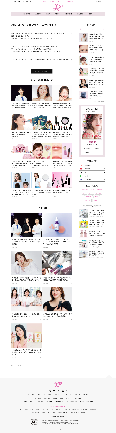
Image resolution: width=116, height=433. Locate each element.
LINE (86, 176)
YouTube (87, 168)
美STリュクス (70, 1)
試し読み (97, 148)
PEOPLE (57, 14)
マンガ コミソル (35, 412)
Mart (43, 409)
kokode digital (81, 412)
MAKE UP (38, 14)
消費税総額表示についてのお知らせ (58, 416)
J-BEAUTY (44, 1)
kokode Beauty (61, 412)
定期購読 (87, 152)
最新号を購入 (87, 148)
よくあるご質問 (39, 401)
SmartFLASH (75, 409)
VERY (31, 409)
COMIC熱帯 (84, 409)
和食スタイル (59, 409)
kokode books (71, 412)
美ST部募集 (99, 1)
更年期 (61, 398)
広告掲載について (59, 401)
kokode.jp (52, 412)
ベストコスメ (61, 1)
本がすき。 (44, 412)
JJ (20, 409)
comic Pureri (93, 409)
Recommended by (65, 197)
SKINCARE (26, 14)
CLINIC (90, 14)
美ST (48, 409)
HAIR (48, 14)
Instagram (88, 165)
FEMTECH (68, 14)
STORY (37, 409)
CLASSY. (26, 409)
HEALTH (80, 14)
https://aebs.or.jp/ (74, 423)
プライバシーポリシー (71, 401)
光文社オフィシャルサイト (86, 401)
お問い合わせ (49, 401)
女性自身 (67, 409)
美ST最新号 (53, 1)
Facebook (88, 179)
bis (52, 409)
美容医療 (55, 398)
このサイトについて (28, 401)
